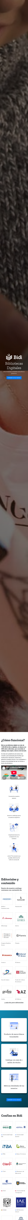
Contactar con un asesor (14, 377)
